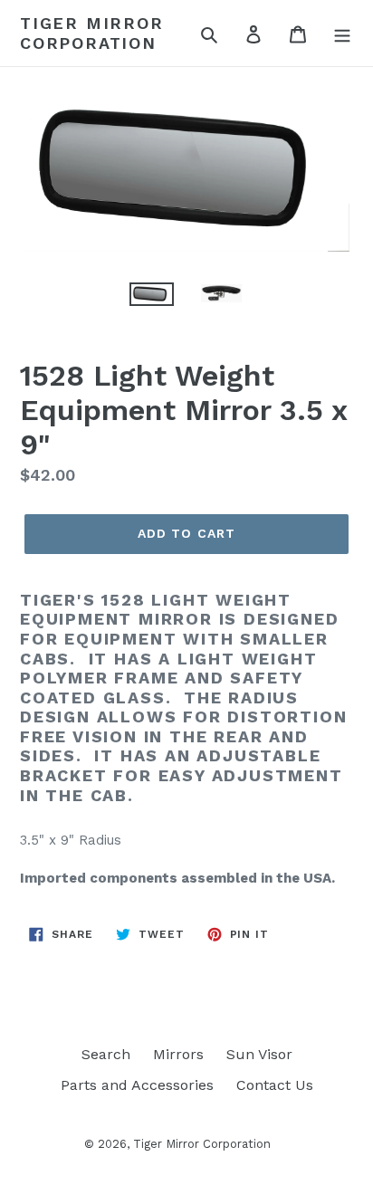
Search (105, 1054)
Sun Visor (259, 1054)
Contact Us (274, 1085)
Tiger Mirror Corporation (92, 33)
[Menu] (342, 33)
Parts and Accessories (137, 1085)
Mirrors (178, 1054)
